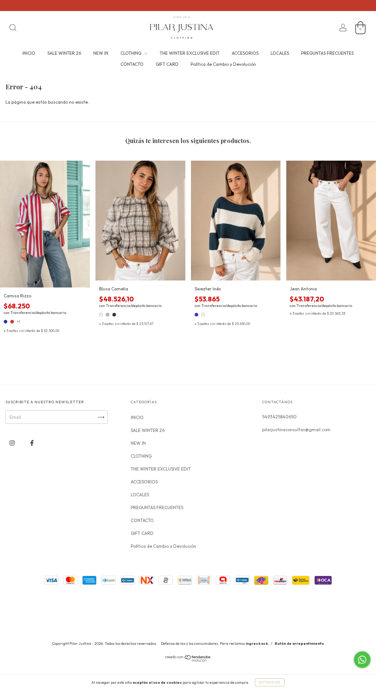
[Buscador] (13, 28)
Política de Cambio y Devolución (223, 64)
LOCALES (280, 53)
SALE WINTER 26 (64, 53)
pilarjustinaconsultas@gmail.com (296, 429)
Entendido (270, 682)
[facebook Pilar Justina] (32, 443)
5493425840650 (279, 416)
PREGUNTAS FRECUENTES (327, 53)
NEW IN (100, 53)
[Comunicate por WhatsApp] (362, 659)
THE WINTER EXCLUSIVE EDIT (190, 53)
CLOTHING (131, 53)
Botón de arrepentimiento (299, 643)
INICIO (28, 53)
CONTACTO (132, 64)
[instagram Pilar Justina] (13, 443)
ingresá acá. (257, 643)
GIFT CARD (167, 64)
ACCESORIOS (245, 53)
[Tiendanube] (188, 660)
